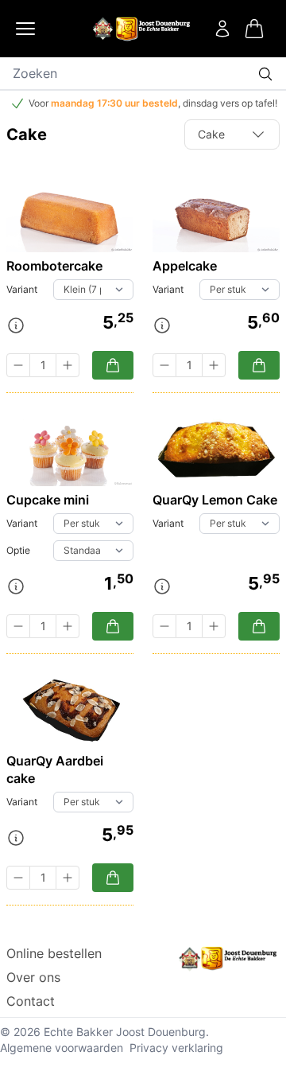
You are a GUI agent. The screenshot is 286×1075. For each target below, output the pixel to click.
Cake (211, 134)
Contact (30, 1001)
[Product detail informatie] (15, 325)
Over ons (33, 977)
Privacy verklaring (176, 1047)
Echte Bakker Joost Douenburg (125, 1031)
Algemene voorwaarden (61, 1047)
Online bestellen (54, 953)
